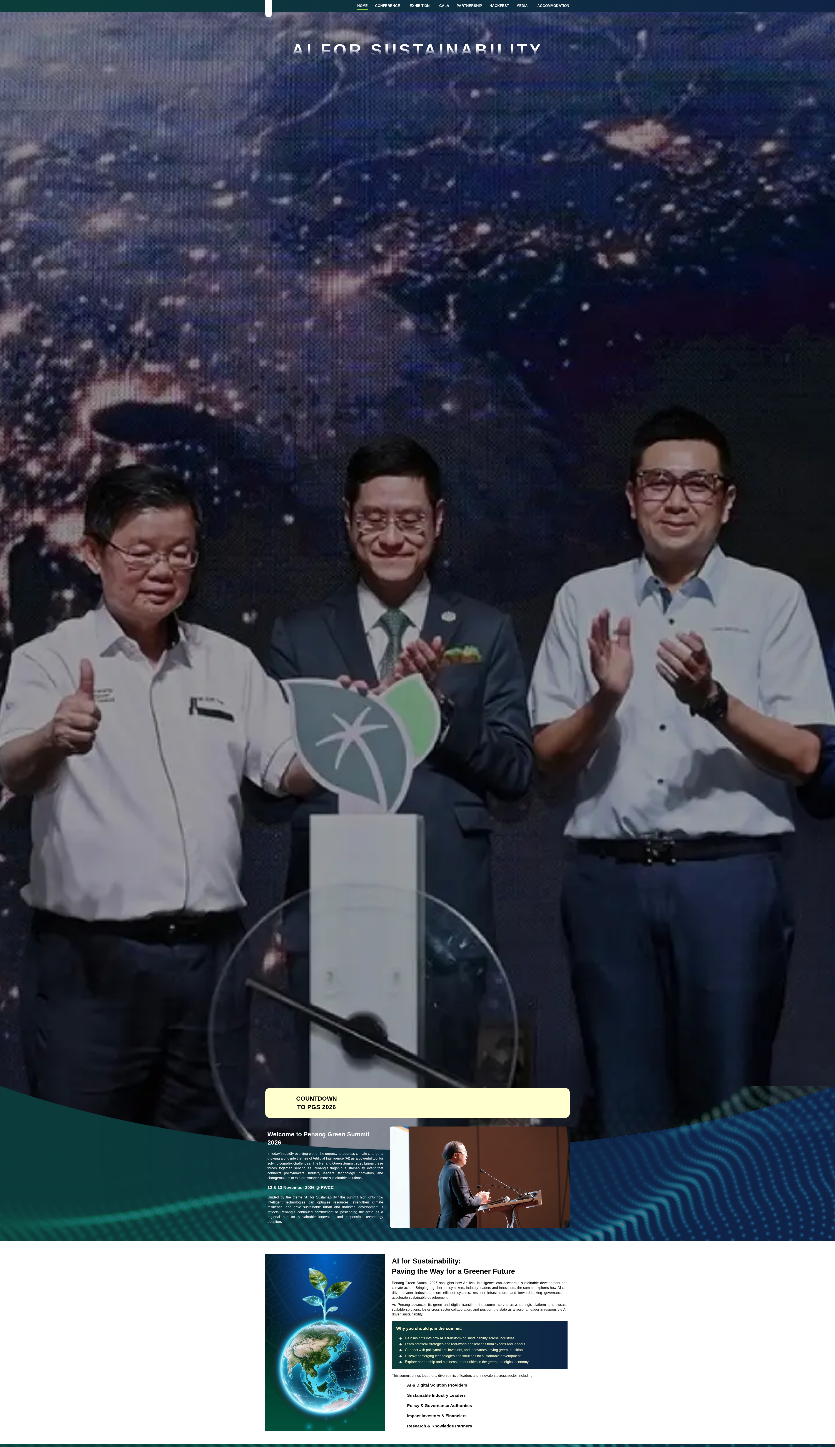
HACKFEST (499, 6)
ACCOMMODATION (553, 6)
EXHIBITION (420, 6)
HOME (362, 6)
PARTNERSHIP (469, 6)
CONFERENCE (387, 6)
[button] (389, 6)
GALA (444, 6)
